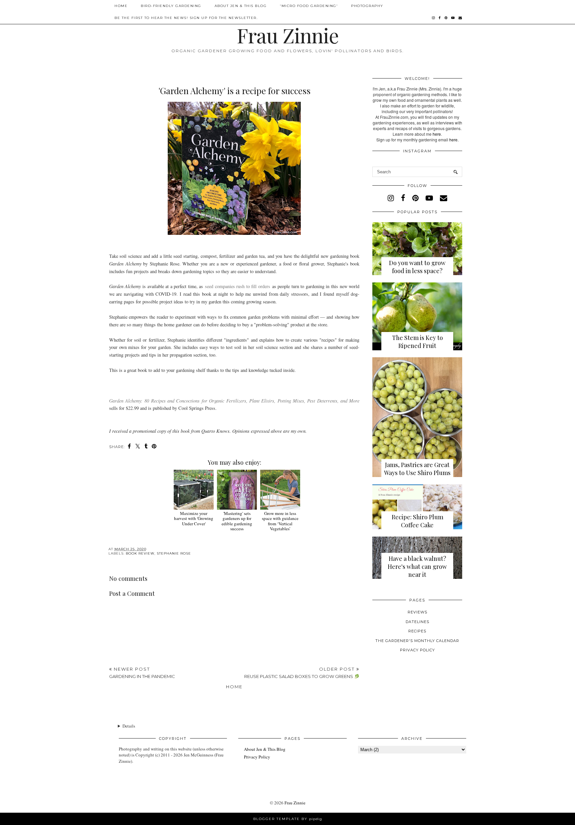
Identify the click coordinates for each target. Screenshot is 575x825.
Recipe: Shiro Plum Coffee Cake (417, 521)
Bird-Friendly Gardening (171, 6)
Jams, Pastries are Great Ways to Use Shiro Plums (417, 469)
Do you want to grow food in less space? (417, 267)
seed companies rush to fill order (236, 286)
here (437, 134)
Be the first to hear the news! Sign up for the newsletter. (186, 18)
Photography (367, 6)
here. (454, 139)
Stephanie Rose (174, 553)
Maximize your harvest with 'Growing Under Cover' (193, 518)
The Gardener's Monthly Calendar (417, 640)
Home (120, 6)
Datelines (417, 621)
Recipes (417, 631)
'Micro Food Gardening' (309, 6)
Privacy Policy (417, 650)
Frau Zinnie (288, 35)
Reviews (417, 612)
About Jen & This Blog (241, 6)
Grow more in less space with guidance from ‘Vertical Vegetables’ (280, 521)
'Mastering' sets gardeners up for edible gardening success (237, 521)
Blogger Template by (287, 819)
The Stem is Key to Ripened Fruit (417, 342)
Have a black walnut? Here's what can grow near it (417, 566)
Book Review (140, 553)
